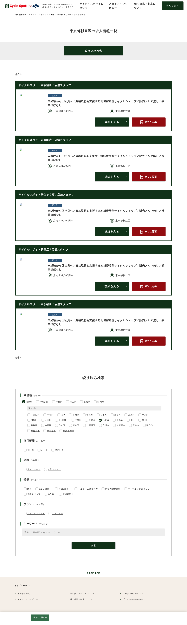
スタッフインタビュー (28, 599)
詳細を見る (112, 122)
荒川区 (145, 420)
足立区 (62, 425)
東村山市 (51, 430)
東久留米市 (68, 430)
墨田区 (117, 415)
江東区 (131, 415)
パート (44, 450)
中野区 (92, 420)
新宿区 (76, 415)
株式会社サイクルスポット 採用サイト (31, 15)
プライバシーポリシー (133, 599)
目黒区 (34, 420)
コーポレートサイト (132, 593)
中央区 (50, 415)
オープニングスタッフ (139, 489)
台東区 (103, 415)
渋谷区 (78, 420)
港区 (63, 415)
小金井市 (35, 430)
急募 (29, 489)
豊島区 (119, 420)
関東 (53, 15)
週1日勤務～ (45, 489)
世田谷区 (63, 420)
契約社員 (59, 450)
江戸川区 (90, 425)
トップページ (21, 585)
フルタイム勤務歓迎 (88, 489)
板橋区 (34, 425)
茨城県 (87, 402)
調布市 (149, 425)
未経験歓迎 (68, 494)
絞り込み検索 (93, 50)
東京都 (60, 15)
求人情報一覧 (24, 593)
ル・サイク (57, 513)
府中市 (136, 425)
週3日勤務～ (65, 489)
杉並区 (68, 15)
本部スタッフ (54, 469)
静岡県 (100, 402)
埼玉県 (73, 402)
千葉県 (59, 402)
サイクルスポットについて (82, 593)
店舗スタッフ (33, 469)
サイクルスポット (36, 513)
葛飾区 (76, 425)
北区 (132, 420)
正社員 (30, 450)
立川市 (106, 425)
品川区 (145, 415)
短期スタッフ (33, 494)
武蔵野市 (120, 425)
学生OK (51, 494)
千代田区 (35, 415)
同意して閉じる (40, 617)
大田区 (48, 420)
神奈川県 (44, 402)
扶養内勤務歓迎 (113, 489)
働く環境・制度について (81, 599)
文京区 (89, 415)
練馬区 (48, 425)
